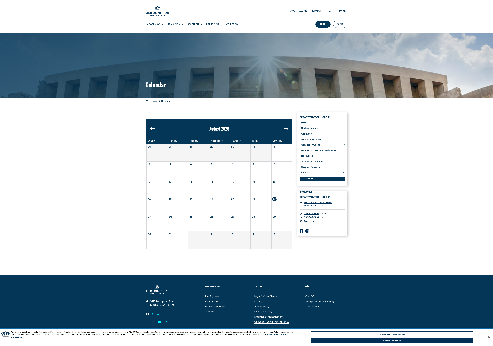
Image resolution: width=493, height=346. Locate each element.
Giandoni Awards (310, 145)
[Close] (489, 337)
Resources (307, 156)
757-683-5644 (311, 217)
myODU (343, 11)
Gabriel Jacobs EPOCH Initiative (318, 150)
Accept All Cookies (392, 341)
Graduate (306, 133)
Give (292, 11)
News (304, 172)
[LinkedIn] (166, 322)
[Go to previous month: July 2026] (152, 129)
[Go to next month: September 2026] (286, 129)
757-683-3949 (311, 213)
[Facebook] (147, 322)
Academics (153, 24)
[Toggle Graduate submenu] (344, 134)
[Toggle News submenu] (344, 172)
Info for (317, 11)
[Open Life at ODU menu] (221, 24)
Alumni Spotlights (311, 139)
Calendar (308, 178)
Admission (174, 24)
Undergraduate (309, 128)
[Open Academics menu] (162, 24)
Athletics (232, 24)
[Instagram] (153, 322)
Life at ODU (212, 24)
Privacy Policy (273, 334)
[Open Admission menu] (182, 24)
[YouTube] (159, 322)
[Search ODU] (330, 11)
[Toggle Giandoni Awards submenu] (344, 145)
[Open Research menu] (201, 24)
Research (193, 24)
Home (155, 101)
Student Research (311, 167)
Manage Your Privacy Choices (391, 334)
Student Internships (312, 161)
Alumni (303, 11)
